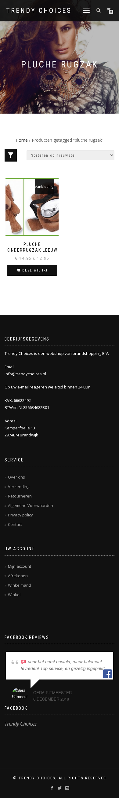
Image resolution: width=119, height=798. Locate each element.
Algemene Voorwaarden (30, 505)
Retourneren (20, 496)
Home (22, 140)
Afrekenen (18, 575)
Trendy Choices (39, 10)
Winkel (14, 594)
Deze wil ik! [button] (35, 270)
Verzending (18, 486)
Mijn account (19, 566)
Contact (15, 524)
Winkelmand (19, 585)
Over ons (16, 477)
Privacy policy (20, 515)
